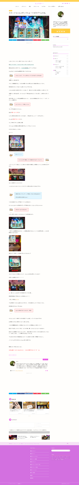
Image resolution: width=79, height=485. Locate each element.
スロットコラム (62, 60)
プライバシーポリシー (13, 483)
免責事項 (19, 483)
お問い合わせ (61, 6)
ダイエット (24, 6)
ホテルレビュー (67, 458)
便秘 (56, 459)
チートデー (53, 458)
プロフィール (36, 6)
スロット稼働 (62, 61)
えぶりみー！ (39, 3)
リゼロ (53, 459)
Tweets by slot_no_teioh (57, 46)
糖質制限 (62, 459)
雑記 (30, 6)
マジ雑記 (33, 472)
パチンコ (58, 458)
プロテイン (62, 458)
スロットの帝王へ (51, 6)
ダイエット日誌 (62, 67)
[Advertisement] (29, 51)
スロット (17, 6)
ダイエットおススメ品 (62, 66)
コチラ (17, 299)
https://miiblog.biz (19, 370)
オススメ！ (61, 55)
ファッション (62, 71)
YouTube (43, 6)
